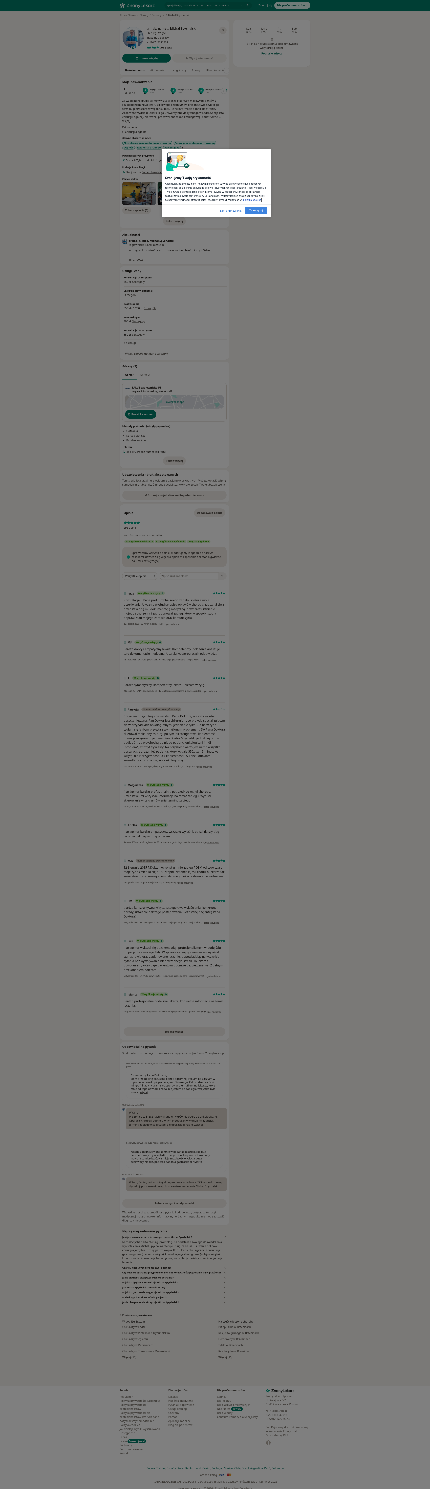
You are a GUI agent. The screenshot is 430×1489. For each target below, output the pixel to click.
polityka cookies (252, 199)
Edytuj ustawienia (231, 210)
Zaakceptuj (256, 210)
